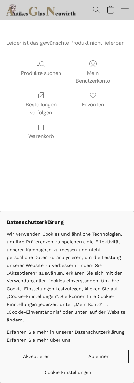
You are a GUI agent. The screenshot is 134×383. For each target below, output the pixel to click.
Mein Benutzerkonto (93, 77)
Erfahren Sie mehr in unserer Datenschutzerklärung (65, 332)
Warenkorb (41, 136)
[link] (68, 369)
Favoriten (93, 104)
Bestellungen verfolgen (41, 108)
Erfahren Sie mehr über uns (38, 340)
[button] (43, 10)
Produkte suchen (41, 73)
